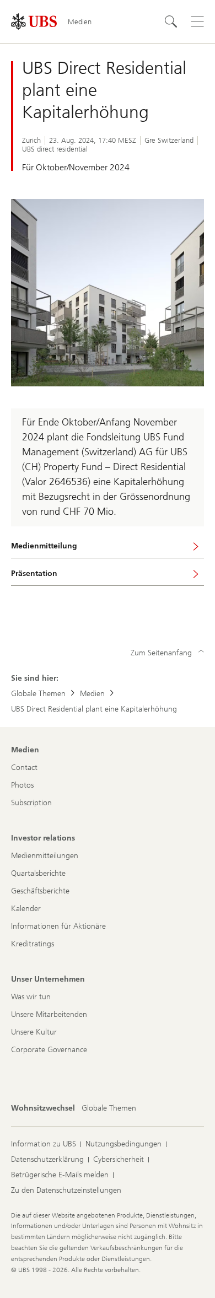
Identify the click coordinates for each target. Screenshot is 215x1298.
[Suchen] (171, 21)
